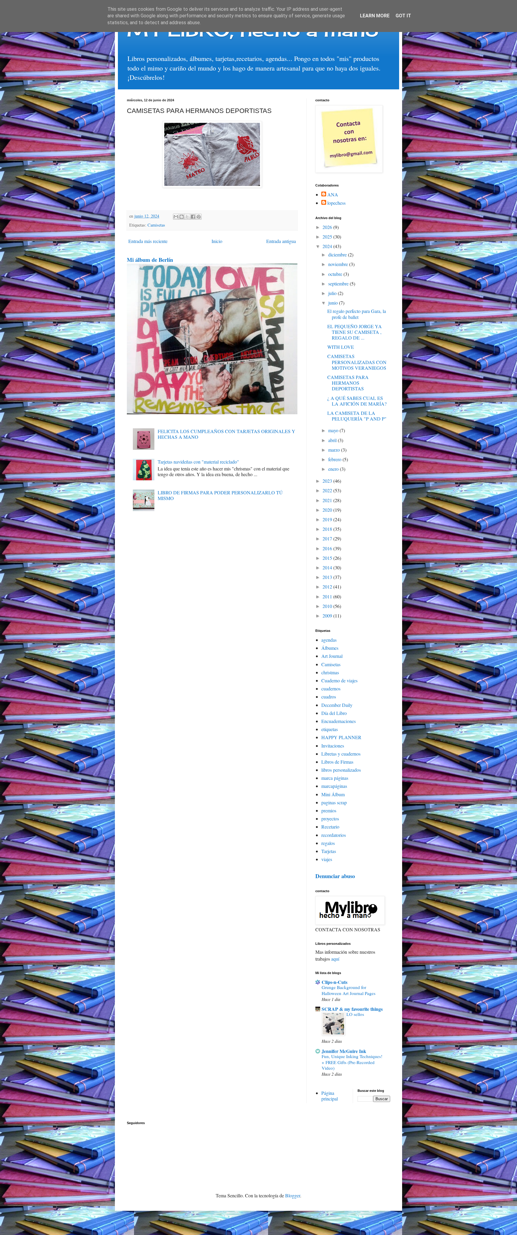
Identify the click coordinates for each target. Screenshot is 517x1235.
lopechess (336, 203)
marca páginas (334, 778)
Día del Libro (334, 713)
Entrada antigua (281, 241)
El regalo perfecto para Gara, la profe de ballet (356, 314)
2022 (328, 490)
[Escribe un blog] (182, 217)
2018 (328, 529)
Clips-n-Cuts (334, 982)
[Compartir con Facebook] (193, 217)
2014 (328, 567)
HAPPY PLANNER (341, 737)
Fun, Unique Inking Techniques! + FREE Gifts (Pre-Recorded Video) (352, 1062)
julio (333, 293)
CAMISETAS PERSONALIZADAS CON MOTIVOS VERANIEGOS (357, 362)
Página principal (329, 1096)
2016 (328, 548)
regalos (328, 843)
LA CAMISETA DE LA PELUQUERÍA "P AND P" (357, 416)
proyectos (330, 818)
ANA (332, 195)
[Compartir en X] (187, 217)
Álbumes (329, 648)
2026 (328, 227)
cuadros (328, 696)
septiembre (339, 283)
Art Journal (332, 656)
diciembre (338, 254)
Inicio (217, 241)
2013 (328, 577)
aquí (335, 959)
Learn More (375, 16)
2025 (328, 236)
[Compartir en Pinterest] (199, 217)
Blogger (292, 1195)
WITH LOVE (340, 347)
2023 (328, 481)
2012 (328, 586)
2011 (328, 596)
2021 (328, 500)
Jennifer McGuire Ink (344, 1051)
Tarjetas (328, 851)
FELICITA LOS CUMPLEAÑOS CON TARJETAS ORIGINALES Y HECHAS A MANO (226, 434)
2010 (328, 606)
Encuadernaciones (338, 721)
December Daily (336, 705)
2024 (328, 246)
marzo (334, 450)
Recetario (330, 826)
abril (333, 440)
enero (334, 469)
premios (328, 810)
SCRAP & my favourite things (352, 1008)
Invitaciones (332, 745)
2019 (328, 519)
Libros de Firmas (337, 762)
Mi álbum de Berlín (150, 260)
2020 (328, 510)
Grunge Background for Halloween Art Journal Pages (348, 990)
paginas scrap (334, 802)
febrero (335, 459)
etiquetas (329, 729)
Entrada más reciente (148, 241)
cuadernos (330, 688)
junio (333, 302)
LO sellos (355, 1014)
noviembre (338, 264)
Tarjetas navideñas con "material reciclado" (198, 461)
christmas (330, 672)
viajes (326, 859)
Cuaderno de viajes (339, 680)
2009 (328, 615)
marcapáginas (334, 786)
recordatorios (333, 835)
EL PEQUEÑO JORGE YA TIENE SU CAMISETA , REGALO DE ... (354, 332)
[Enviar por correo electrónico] (176, 217)
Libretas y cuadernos (341, 754)
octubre (335, 274)
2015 (328, 558)
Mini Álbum (333, 794)
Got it (403, 16)
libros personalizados (341, 770)
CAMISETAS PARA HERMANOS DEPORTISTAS (348, 383)
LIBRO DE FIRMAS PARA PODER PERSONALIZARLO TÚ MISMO (220, 495)
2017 (328, 538)
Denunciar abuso (335, 876)
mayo (334, 430)
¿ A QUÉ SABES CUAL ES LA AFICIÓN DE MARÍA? (357, 401)
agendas (329, 640)
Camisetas (156, 225)
